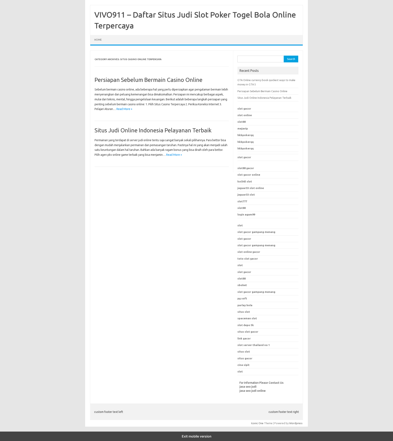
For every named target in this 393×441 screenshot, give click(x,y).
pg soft (242, 298)
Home (98, 39)
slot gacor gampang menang (256, 231)
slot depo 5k (245, 325)
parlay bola (244, 305)
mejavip (242, 128)
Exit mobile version (196, 436)
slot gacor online (248, 174)
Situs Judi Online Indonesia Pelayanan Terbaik (153, 130)
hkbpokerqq (245, 135)
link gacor (244, 338)
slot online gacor (248, 251)
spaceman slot (247, 318)
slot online (244, 115)
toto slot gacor (247, 258)
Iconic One (257, 423)
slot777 (242, 201)
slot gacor (244, 108)
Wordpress (296, 423)
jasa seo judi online (252, 390)
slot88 (241, 121)
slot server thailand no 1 (253, 345)
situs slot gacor (247, 331)
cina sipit (243, 364)
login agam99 (246, 214)
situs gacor (244, 358)
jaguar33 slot (246, 194)
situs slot (243, 311)
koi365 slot (244, 181)
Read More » (124, 109)
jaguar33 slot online (250, 188)
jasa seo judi (247, 386)
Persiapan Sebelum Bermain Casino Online (148, 80)
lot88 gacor (245, 168)
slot (240, 225)
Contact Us (276, 382)
